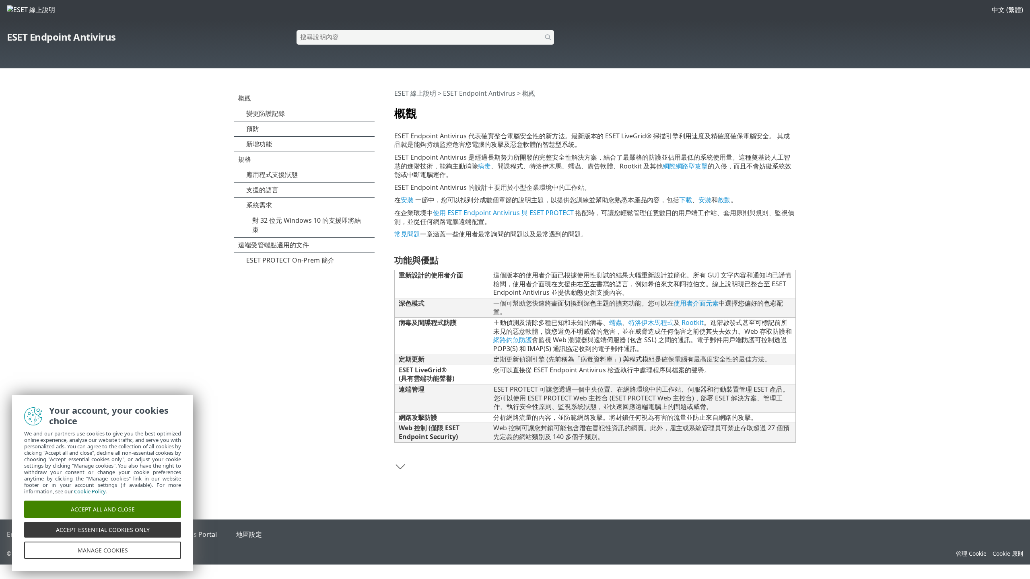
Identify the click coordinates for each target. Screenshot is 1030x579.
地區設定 (249, 534)
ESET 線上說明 (415, 93)
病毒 (484, 166)
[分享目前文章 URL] (767, 109)
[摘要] (791, 109)
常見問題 (407, 234)
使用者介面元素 (696, 303)
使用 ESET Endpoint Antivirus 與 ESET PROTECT (503, 212)
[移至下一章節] (400, 467)
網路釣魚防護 (512, 339)
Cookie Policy (89, 491)
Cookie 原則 (1008, 553)
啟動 (724, 199)
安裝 (407, 199)
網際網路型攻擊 (685, 166)
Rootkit (693, 322)
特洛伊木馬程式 (651, 322)
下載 (685, 199)
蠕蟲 (615, 322)
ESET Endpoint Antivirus (61, 36)
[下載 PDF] (779, 109)
